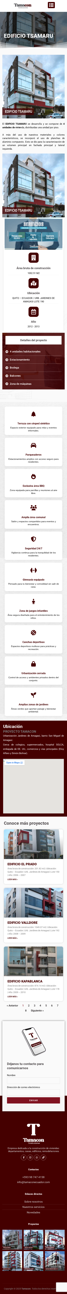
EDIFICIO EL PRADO (22, 864)
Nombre (11, 1075)
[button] (32, 214)
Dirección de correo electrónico (23, 1087)
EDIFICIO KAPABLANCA (24, 981)
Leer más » (12, 879)
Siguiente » (37, 1010)
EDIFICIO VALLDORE (22, 923)
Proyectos (33, 1224)
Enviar (33, 1100)
